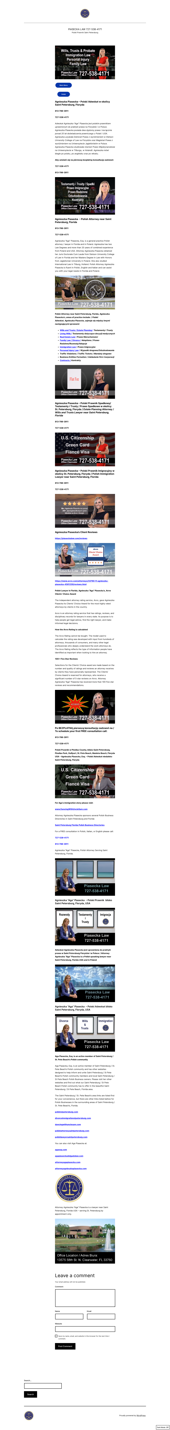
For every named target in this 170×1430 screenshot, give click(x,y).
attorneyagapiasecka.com (67, 1162)
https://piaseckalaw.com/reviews (71, 538)
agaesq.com (61, 1150)
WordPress (141, 1415)
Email (89, 1311)
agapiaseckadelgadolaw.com (69, 1156)
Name (57, 1311)
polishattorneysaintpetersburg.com (72, 1131)
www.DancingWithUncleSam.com (71, 809)
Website (58, 1324)
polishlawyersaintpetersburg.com (71, 1137)
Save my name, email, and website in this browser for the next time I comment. (83, 1337)
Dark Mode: (161, 1427)
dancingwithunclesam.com (68, 1124)
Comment (59, 1287)
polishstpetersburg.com (66, 1112)
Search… (27, 1380)
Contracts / (65, 360)
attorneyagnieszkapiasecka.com (71, 1168)
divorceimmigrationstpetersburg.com (73, 1118)
